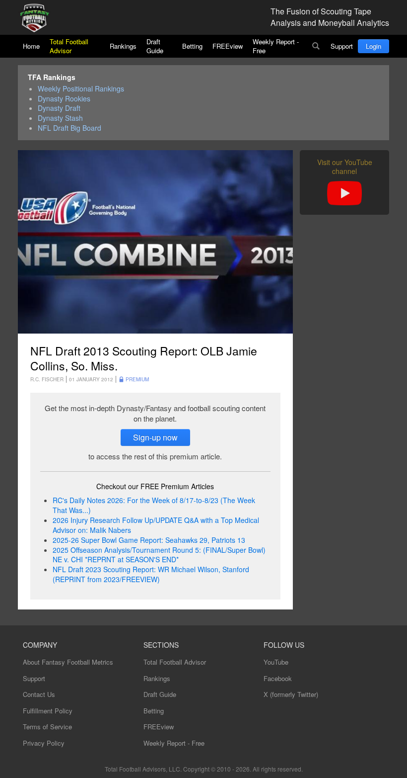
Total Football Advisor (69, 46)
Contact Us (39, 694)
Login (373, 46)
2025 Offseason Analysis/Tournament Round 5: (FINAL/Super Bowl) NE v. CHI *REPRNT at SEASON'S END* (159, 555)
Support (342, 46)
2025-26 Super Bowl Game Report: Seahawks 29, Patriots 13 (149, 540)
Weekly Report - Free (276, 46)
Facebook (278, 678)
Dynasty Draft (59, 108)
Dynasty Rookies (64, 98)
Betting (192, 46)
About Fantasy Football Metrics (68, 662)
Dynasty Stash (60, 118)
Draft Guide (154, 46)
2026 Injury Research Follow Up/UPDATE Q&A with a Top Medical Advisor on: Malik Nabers (156, 525)
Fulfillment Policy (47, 710)
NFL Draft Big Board (69, 128)
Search (316, 46)
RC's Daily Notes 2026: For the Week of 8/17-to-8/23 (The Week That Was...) (154, 505)
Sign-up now (155, 437)
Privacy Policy (44, 743)
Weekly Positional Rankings (81, 88)
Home (31, 46)
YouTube (276, 662)
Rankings (123, 46)
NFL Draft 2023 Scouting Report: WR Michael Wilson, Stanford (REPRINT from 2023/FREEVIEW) (151, 574)
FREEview (227, 46)
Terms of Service (47, 726)
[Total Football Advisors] (38, 18)
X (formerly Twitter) (291, 694)
